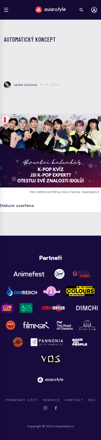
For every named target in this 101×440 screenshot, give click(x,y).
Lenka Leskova (25, 84)
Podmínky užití (22, 400)
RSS (91, 400)
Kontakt (74, 400)
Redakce (51, 400)
